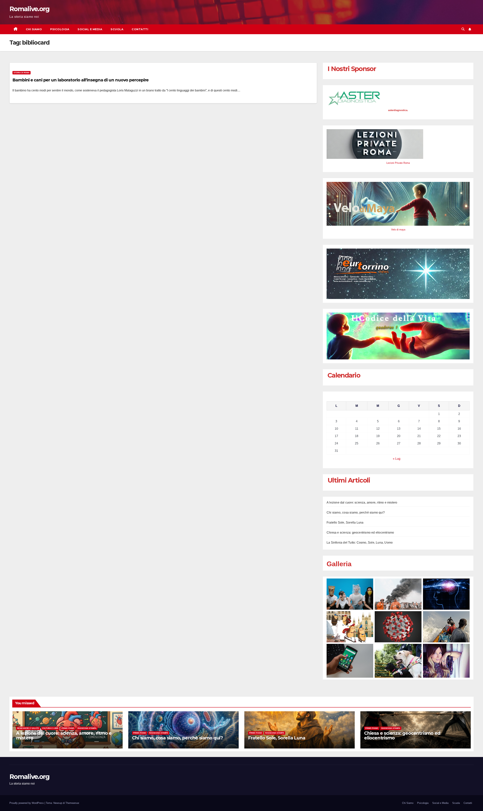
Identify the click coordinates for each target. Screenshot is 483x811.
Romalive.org (29, 9)
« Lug (396, 458)
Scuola (117, 29)
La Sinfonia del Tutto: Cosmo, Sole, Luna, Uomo (360, 542)
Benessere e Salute (28, 728)
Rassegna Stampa (87, 728)
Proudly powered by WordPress (27, 803)
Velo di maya (398, 229)
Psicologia (59, 29)
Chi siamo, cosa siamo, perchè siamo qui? (356, 512)
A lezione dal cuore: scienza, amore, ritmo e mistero (362, 502)
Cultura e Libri (50, 728)
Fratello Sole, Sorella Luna (345, 522)
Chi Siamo (34, 29)
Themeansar (72, 803)
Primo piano (68, 728)
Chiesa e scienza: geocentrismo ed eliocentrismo (360, 532)
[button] (463, 29)
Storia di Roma (21, 73)
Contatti (140, 29)
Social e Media (90, 29)
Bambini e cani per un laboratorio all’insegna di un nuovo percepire (80, 80)
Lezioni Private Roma (398, 162)
